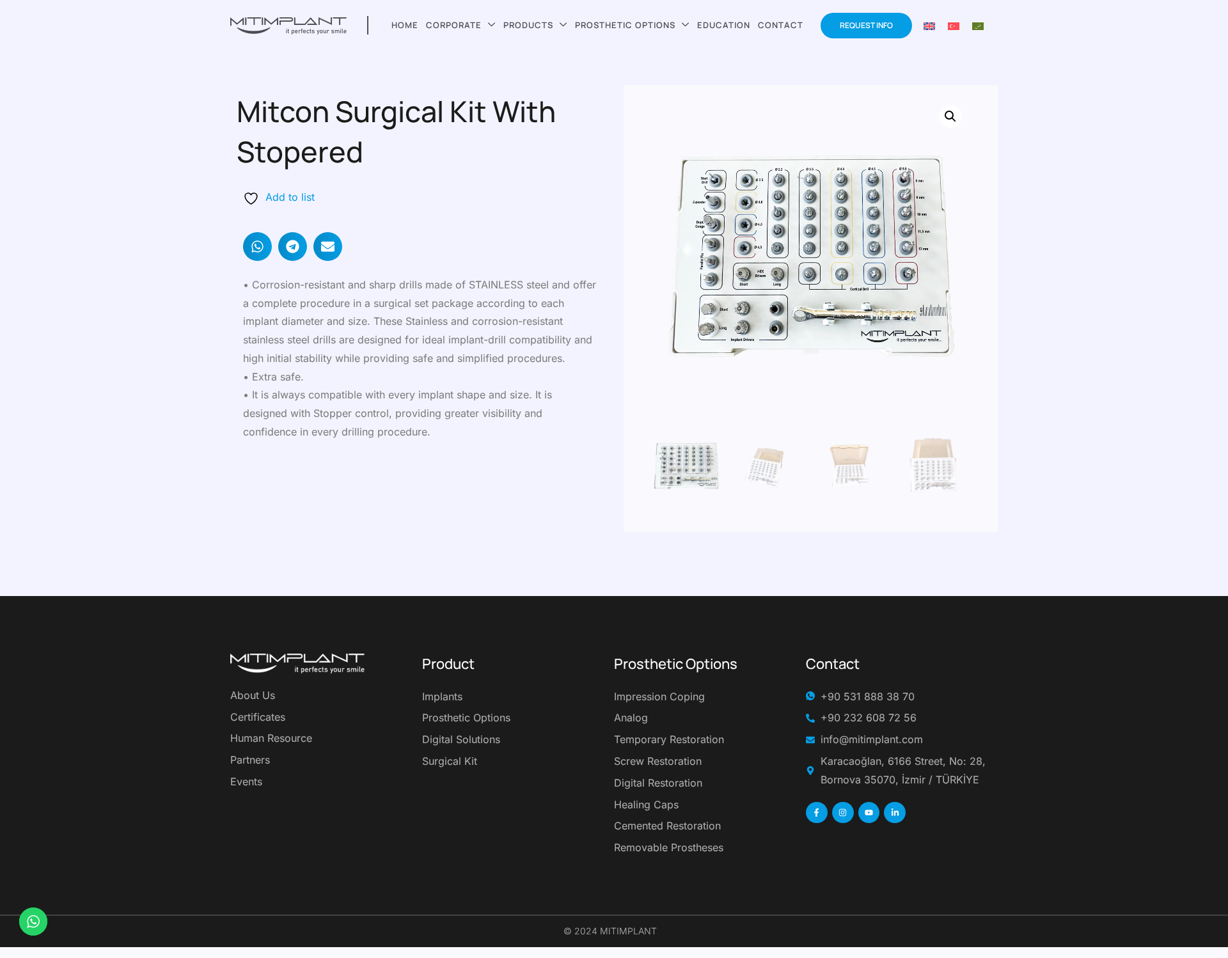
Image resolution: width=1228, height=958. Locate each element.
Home (404, 25)
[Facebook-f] (817, 813)
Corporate (454, 25)
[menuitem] (929, 25)
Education (723, 25)
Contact (780, 25)
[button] (257, 246)
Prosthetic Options (625, 25)
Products (528, 25)
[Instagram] (843, 813)
